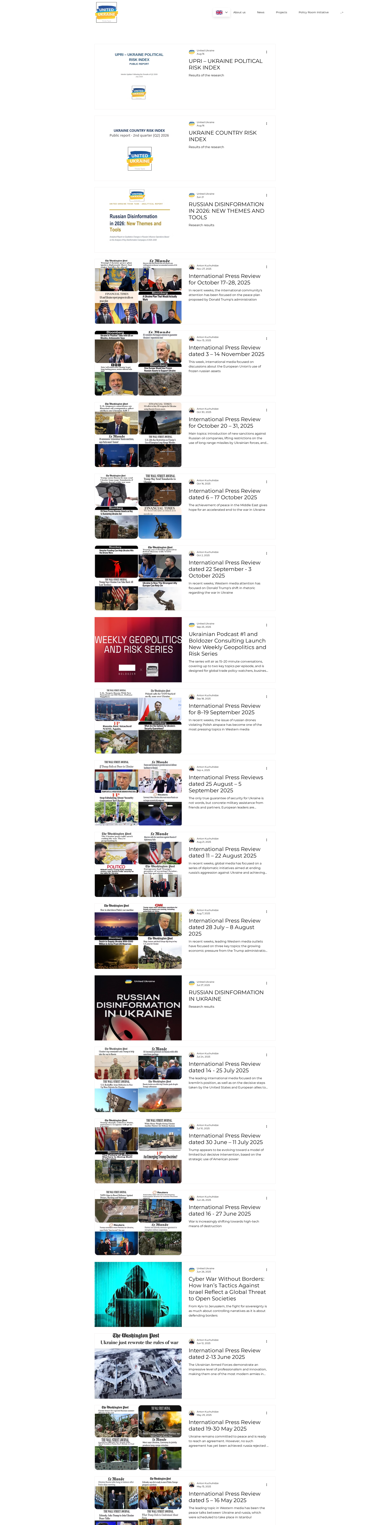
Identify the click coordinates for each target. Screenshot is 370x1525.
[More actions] (268, 52)
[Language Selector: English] (221, 12)
